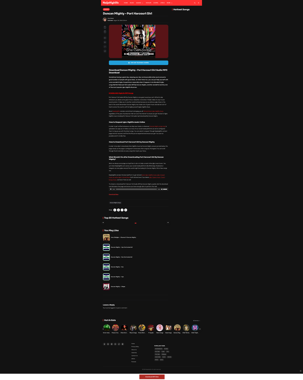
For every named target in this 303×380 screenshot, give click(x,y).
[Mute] (162, 189)
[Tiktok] (118, 344)
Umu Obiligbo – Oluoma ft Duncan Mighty (123, 237)
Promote (133, 361)
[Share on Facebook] (105, 51)
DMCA (133, 358)
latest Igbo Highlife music (149, 175)
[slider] (165, 189)
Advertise (134, 352)
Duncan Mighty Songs (115, 202)
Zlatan (161, 359)
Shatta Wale (157, 356)
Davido (163, 356)
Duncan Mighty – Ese (117, 267)
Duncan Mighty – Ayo (117, 276)
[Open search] (194, 2)
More (168, 3)
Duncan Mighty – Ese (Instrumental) (121, 257)
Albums (138, 3)
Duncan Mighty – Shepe (118, 286)
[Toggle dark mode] (198, 2)
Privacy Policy (135, 346)
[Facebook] (104, 344)
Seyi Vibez (157, 351)
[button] (105, 46)
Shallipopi (164, 354)
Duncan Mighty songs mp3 (158, 126)
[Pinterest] (122, 344)
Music (132, 3)
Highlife (148, 3)
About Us (134, 349)
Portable (166, 348)
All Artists (196, 320)
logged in (113, 308)
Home (126, 3)
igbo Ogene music (154, 177)
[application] (138, 189)
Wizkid (156, 359)
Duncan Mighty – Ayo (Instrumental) (122, 247)
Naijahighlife (116, 111)
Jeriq (168, 351)
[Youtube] (115, 344)
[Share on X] (105, 42)
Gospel (155, 3)
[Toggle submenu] (142, 3)
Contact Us (134, 355)
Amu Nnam (111, 18)
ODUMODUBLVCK (158, 348)
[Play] (111, 189)
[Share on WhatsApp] (105, 38)
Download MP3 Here (152, 377)
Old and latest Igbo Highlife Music (153, 111)
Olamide (169, 356)
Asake (163, 351)
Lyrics (162, 3)
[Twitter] (108, 344)
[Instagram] (111, 344)
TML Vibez (157, 354)
